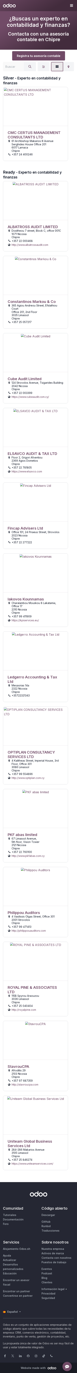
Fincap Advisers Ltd (25, 528)
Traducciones (50, 1230)
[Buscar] (30, 66)
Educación (10, 1273)
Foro (6, 1223)
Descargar (48, 1215)
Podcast (46, 1273)
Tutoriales (9, 1215)
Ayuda (7, 1255)
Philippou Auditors (24, 912)
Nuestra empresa (52, 1248)
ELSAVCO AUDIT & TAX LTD (32, 453)
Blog (44, 1277)
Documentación (13, 1219)
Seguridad (48, 1298)
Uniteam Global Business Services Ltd (30, 1143)
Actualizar (9, 1260)
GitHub (45, 1221)
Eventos (46, 1268)
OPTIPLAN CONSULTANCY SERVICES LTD (31, 754)
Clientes (46, 1282)
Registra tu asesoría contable (38, 56)
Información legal (52, 1289)
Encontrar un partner (16, 1291)
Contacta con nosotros (56, 1257)
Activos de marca (52, 1253)
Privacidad (48, 1293)
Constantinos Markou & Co (32, 301)
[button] (71, 5)
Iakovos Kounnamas (26, 599)
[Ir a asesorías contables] (35, 106)
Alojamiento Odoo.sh (16, 1248)
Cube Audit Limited (24, 379)
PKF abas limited (22, 834)
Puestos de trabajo (53, 1262)
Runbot (46, 1226)
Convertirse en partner (18, 1295)
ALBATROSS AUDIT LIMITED (33, 227)
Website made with (34, 1367)
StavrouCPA (18, 1066)
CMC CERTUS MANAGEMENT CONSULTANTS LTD (34, 134)
